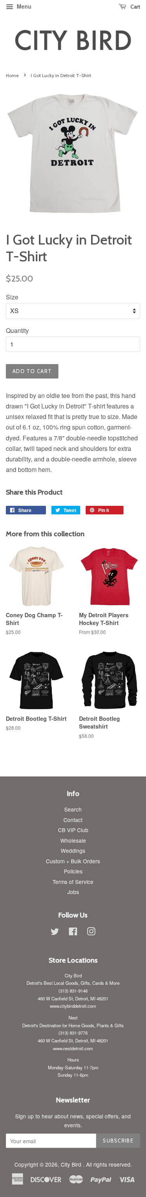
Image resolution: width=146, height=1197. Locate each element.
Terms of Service (73, 881)
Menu (23, 6)
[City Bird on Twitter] (55, 932)
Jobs (73, 892)
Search (73, 809)
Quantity (17, 330)
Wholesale (73, 840)
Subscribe (118, 1140)
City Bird (72, 1164)
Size (12, 296)
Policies (73, 871)
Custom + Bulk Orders (73, 861)
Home (12, 75)
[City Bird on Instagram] (91, 932)
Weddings (73, 850)
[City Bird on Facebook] (73, 932)
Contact (73, 820)
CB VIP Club (73, 830)
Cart (134, 6)
